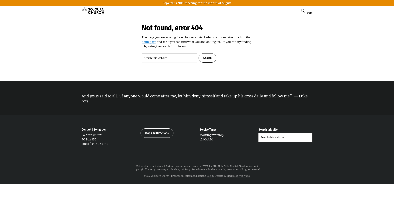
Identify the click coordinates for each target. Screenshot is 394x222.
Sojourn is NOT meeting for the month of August (197, 3)
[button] (302, 11)
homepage (149, 42)
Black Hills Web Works (238, 176)
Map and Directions (157, 133)
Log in (210, 176)
